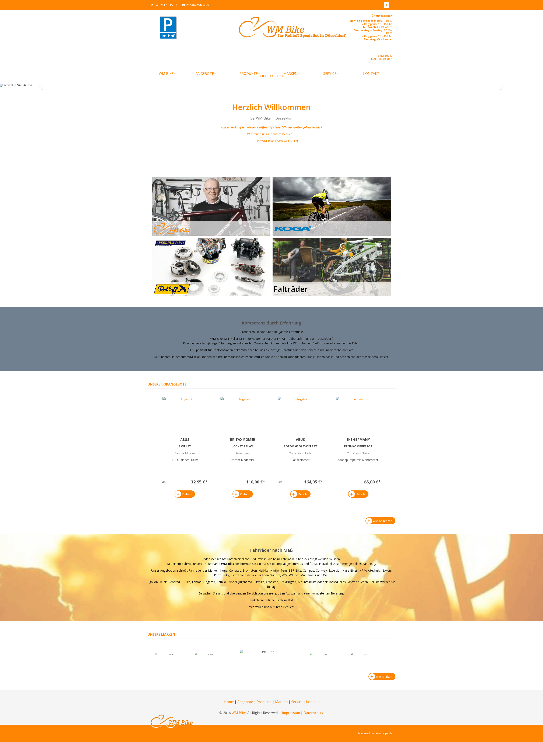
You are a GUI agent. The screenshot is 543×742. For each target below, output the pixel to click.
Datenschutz (314, 712)
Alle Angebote (382, 521)
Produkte (264, 701)
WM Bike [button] (166, 73)
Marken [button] (290, 73)
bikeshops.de (383, 733)
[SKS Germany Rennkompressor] (358, 413)
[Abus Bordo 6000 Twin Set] (300, 413)
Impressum (291, 712)
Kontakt (371, 73)
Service (296, 701)
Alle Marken (384, 677)
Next (307, 657)
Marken (281, 701)
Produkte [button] (248, 73)
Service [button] (329, 73)
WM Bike (239, 712)
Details (187, 494)
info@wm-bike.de (198, 5)
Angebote (245, 701)
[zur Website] (386, 5)
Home (229, 701)
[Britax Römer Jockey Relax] (242, 413)
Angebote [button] (205, 73)
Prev (236, 657)
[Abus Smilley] (184, 413)
